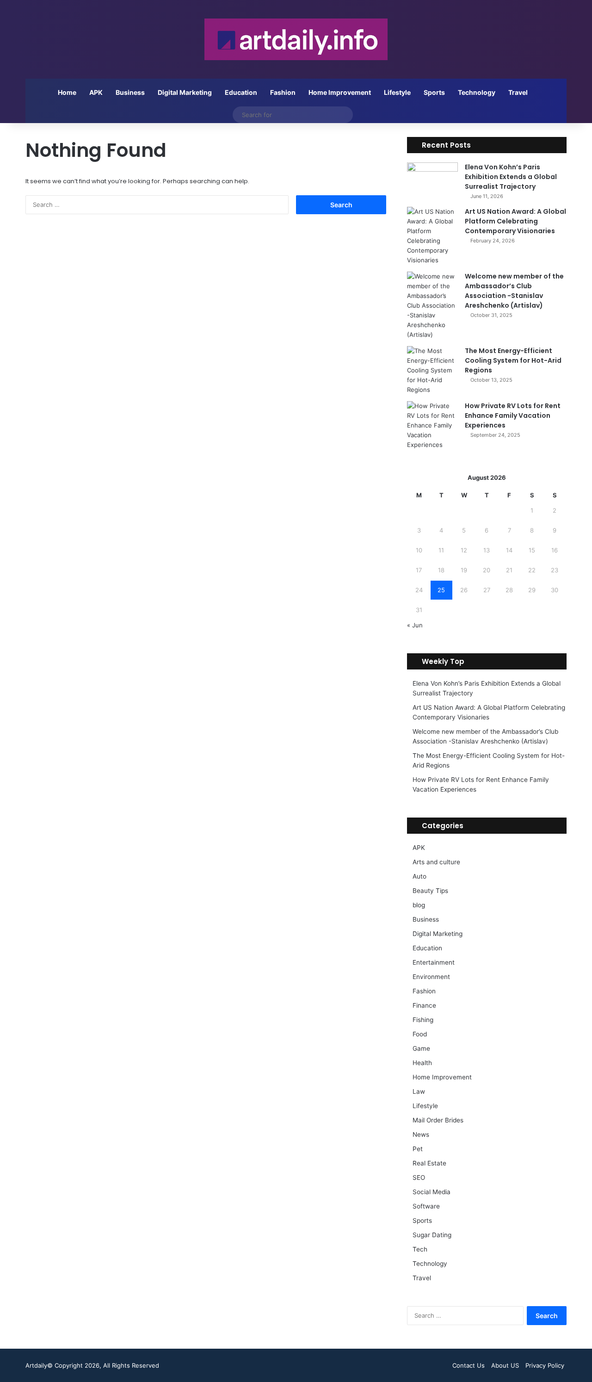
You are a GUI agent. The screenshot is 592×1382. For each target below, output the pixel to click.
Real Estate (429, 1163)
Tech (420, 1249)
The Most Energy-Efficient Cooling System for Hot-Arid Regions (513, 360)
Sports (434, 92)
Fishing (423, 1019)
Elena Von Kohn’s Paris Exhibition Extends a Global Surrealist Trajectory (511, 176)
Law (419, 1091)
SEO (419, 1177)
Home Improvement (339, 92)
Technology (476, 92)
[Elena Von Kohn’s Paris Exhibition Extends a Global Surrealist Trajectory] (432, 179)
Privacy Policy (544, 1365)
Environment (431, 976)
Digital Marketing (185, 92)
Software (426, 1206)
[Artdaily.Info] (295, 39)
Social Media (431, 1192)
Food (420, 1034)
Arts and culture (436, 862)
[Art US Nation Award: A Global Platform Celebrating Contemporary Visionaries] (432, 236)
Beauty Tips (430, 890)
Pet (418, 1149)
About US (505, 1365)
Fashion (283, 92)
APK (96, 92)
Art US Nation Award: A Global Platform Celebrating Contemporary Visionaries (515, 221)
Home (67, 92)
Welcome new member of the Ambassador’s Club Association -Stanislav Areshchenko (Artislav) (514, 291)
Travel (518, 92)
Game (421, 1048)
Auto (419, 876)
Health (422, 1062)
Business (130, 92)
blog (419, 905)
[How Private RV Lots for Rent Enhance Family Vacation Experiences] (432, 425)
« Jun (415, 625)
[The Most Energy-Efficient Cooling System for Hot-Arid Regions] (432, 370)
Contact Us (468, 1365)
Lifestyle (397, 92)
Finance (424, 1005)
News (421, 1134)
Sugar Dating (432, 1235)
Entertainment (434, 962)
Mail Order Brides (438, 1120)
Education (241, 92)
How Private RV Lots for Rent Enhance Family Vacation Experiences (513, 415)
